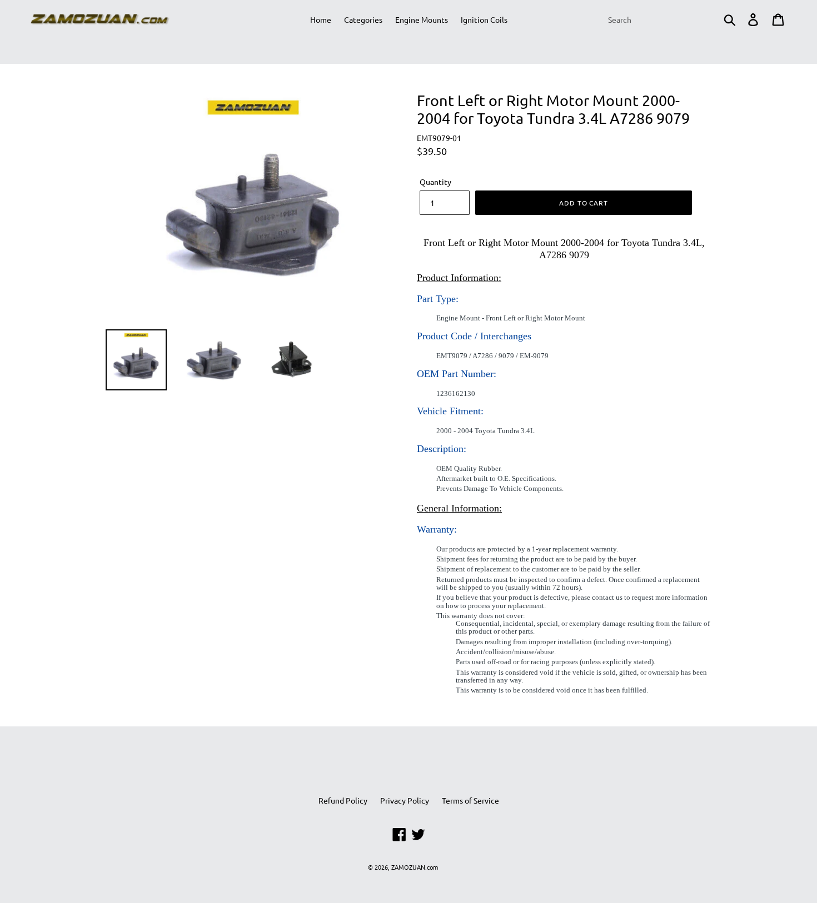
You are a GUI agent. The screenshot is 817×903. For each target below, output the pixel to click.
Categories (363, 19)
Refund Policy (342, 800)
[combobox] (670, 19)
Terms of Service (470, 800)
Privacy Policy (404, 800)
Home (320, 19)
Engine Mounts (421, 19)
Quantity (435, 182)
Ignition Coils (484, 19)
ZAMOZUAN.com (414, 866)
